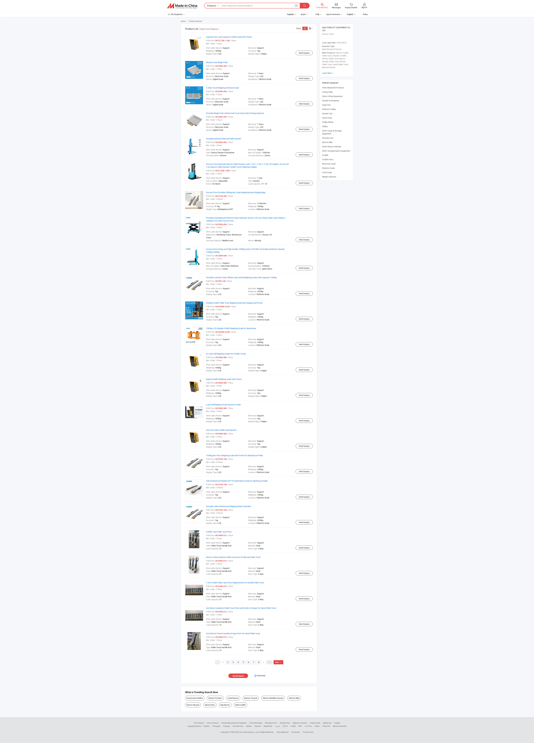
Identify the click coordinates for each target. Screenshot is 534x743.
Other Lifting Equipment (332, 96)
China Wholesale (255, 723)
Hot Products (199, 723)
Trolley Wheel (327, 122)
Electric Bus (210, 705)
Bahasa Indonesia (340, 726)
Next (278, 662)
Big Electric (225, 705)
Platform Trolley (329, 109)
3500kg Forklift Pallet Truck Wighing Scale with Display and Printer (234, 303)
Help (317, 14)
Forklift (325, 155)
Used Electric (233, 698)
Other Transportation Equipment (336, 151)
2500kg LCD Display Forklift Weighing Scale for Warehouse (231, 328)
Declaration (295, 732)
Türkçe (317, 726)
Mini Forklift (240, 705)
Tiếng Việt (326, 726)
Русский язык (238, 726)
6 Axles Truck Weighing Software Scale (222, 87)
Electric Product (215, 698)
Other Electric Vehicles (331, 146)
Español (206, 726)
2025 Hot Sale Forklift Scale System (221, 430)
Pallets (325, 126)
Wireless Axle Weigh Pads (217, 62)
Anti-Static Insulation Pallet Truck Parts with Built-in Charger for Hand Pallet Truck (241, 608)
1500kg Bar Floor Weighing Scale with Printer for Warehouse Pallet (234, 455)
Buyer (303, 14)
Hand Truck (327, 117)
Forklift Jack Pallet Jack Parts (219, 531)
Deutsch (258, 726)
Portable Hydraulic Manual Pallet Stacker (223, 138)
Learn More (328, 73)
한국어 (285, 726)
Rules (365, 14)
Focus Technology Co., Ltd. (249, 732)
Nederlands (268, 726)
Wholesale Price (271, 723)
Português (216, 726)
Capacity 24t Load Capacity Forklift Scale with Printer (229, 37)
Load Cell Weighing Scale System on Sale (223, 404)
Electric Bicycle (193, 705)
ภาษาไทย (308, 726)
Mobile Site (327, 723)
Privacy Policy (308, 732)
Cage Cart (326, 105)
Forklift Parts (327, 159)
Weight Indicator (329, 176)
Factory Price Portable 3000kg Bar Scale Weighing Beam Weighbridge (235, 192)
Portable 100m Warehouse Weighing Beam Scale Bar (228, 506)
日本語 (293, 726)
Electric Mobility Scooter (273, 698)
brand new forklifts (195, 698)
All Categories (176, 14)
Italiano (249, 726)
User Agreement (283, 732)
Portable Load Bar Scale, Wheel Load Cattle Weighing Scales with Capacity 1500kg (241, 277)
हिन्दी (300, 726)
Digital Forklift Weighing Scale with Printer (224, 379)
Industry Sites (285, 723)
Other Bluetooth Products (333, 87)
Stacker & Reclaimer (330, 100)
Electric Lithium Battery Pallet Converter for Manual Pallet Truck (233, 557)
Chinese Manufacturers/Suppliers (233, 723)
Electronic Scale (329, 163)
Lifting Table (327, 92)
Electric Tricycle (250, 698)
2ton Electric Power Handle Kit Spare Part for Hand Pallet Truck (233, 633)
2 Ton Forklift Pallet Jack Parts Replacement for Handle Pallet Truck (235, 582)
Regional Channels (300, 723)
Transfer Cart (327, 138)
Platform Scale (328, 168)
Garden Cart (327, 113)
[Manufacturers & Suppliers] (182, 6)
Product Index (315, 723)
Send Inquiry (304, 53)
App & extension (333, 14)
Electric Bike (294, 698)
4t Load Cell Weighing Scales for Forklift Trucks (226, 353)
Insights (337, 723)
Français (226, 726)
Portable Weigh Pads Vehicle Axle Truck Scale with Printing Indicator (235, 113)
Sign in (364, 7)
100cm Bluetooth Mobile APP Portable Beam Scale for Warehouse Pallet (237, 481)
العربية (277, 726)
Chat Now (261, 675)
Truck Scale (327, 172)
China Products (212, 723)
